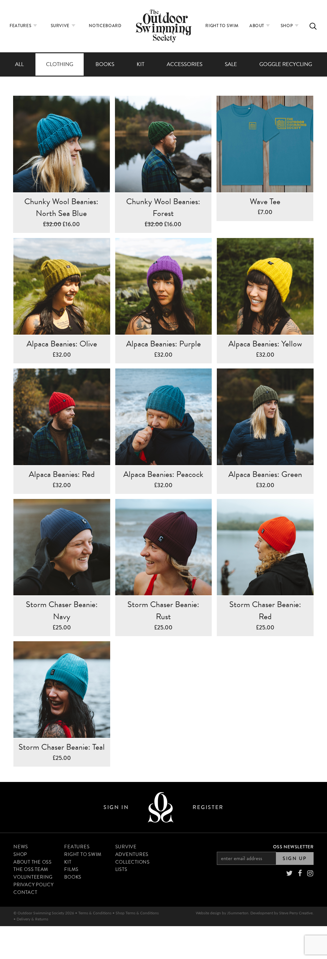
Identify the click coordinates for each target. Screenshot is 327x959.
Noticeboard (105, 26)
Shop (287, 26)
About (257, 26)
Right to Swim (221, 26)
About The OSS (32, 862)
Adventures (132, 854)
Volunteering (33, 877)
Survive (61, 26)
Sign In (116, 807)
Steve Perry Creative (296, 913)
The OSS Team (30, 869)
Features (21, 26)
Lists (121, 869)
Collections (132, 862)
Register (208, 807)
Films (71, 869)
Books (104, 64)
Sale (231, 64)
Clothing (59, 64)
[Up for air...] (160, 807)
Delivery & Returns (32, 919)
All (19, 64)
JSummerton (237, 913)
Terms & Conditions (94, 913)
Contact (25, 892)
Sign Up (295, 858)
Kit (140, 64)
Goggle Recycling (285, 64)
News (20, 846)
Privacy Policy (33, 884)
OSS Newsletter (293, 847)
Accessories (184, 64)
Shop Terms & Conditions (137, 913)
